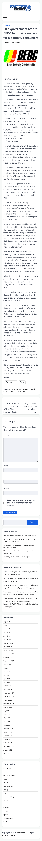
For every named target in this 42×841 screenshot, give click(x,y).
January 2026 (8, 646)
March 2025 (7, 682)
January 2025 (8, 689)
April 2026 (7, 636)
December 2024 (9, 693)
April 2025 (7, 678)
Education (7, 779)
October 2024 (8, 700)
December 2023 (9, 735)
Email (6, 477)
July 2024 (6, 711)
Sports (6, 814)
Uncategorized (8, 818)
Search (33, 522)
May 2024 (7, 718)
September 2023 (9, 746)
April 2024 (7, 721)
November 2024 (9, 696)
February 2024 (8, 728)
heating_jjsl (7, 592)
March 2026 (7, 639)
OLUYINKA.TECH (8, 835)
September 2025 (9, 661)
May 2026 (7, 632)
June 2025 (7, 671)
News (5, 804)
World (5, 821)
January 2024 (8, 732)
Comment (8, 435)
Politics (6, 811)
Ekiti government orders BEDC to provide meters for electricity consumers (19, 390)
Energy (7, 25)
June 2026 (7, 629)
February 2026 (8, 643)
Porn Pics (7, 598)
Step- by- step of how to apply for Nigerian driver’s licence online (20, 552)
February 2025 (8, 686)
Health (6, 793)
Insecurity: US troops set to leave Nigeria (17, 556)
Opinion (6, 807)
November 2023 (9, 739)
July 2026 (6, 625)
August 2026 (8, 621)
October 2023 (8, 743)
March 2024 (7, 725)
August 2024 (8, 707)
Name (6, 465)
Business (6, 772)
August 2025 (8, 664)
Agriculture (7, 768)
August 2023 (8, 750)
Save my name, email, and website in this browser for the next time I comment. (22, 502)
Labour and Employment (11, 797)
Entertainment (8, 786)
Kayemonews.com (24, 832)
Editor (7, 42)
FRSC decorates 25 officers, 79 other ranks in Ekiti (20, 535)
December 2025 (9, 650)
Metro (6, 800)
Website (7, 488)
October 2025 (8, 657)
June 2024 (7, 714)
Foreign (6, 789)
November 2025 (9, 654)
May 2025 (7, 675)
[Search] (38, 17)
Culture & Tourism (9, 775)
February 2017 (8, 753)
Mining (6, 585)
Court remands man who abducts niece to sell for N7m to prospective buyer (20, 540)
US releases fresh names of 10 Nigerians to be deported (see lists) (19, 546)
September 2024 (9, 703)
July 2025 (6, 668)
